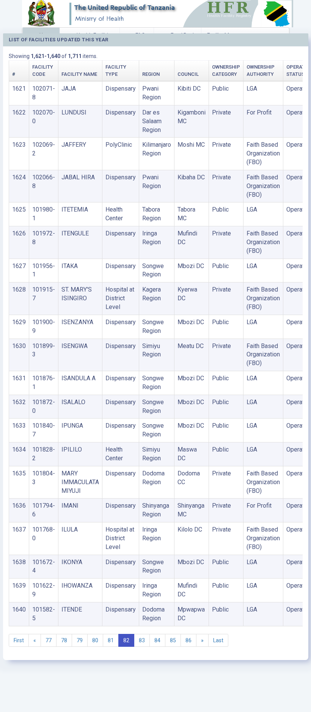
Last (218, 640)
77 (49, 640)
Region (151, 74)
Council (188, 74)
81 (111, 640)
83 (142, 640)
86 (188, 640)
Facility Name (79, 74)
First (19, 640)
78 (64, 640)
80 (95, 640)
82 (126, 640)
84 (157, 640)
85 (173, 640)
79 (80, 640)
